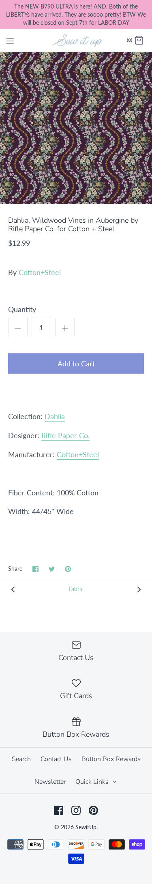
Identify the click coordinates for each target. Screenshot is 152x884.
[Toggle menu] (10, 40)
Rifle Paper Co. (65, 435)
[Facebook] (58, 810)
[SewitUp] (76, 40)
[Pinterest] (93, 810)
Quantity (22, 309)
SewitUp (85, 827)
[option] (76, 128)
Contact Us (56, 759)
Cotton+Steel (40, 272)
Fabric (76, 588)
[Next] (139, 588)
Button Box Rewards (111, 759)
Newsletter (50, 781)
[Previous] (13, 588)
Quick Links (92, 781)
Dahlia (55, 416)
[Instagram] (76, 810)
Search (21, 759)
